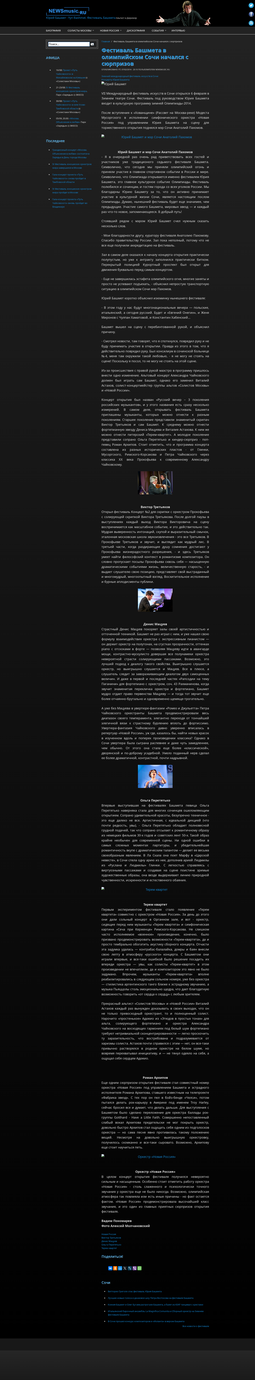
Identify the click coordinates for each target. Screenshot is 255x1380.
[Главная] (100, 11)
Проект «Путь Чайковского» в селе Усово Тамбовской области (70, 104)
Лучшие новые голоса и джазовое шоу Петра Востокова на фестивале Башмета (150, 1298)
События (158, 30)
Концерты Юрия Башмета (115, 79)
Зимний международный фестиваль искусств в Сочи (129, 76)
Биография (53, 30)
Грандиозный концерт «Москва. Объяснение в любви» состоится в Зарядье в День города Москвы (70, 153)
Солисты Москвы (79, 30)
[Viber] (135, 1268)
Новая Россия (109, 30)
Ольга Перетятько (111, 1244)
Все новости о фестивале (195, 1326)
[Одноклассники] (115, 1268)
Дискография (136, 30)
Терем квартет (109, 1248)
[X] (125, 1268)
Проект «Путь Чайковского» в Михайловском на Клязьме (70, 73)
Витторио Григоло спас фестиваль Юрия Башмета (135, 1291)
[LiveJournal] (130, 1268)
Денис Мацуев (109, 1241)
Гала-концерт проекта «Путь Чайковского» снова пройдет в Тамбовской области (69, 178)
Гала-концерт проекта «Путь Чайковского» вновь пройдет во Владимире (69, 203)
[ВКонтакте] (110, 1268)
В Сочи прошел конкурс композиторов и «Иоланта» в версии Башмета (146, 1321)
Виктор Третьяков (111, 1237)
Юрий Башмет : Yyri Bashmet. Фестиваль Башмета (81, 18)
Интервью (178, 30)
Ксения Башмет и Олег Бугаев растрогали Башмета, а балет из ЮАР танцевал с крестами (155, 1304)
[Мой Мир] (120, 1268)
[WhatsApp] (139, 1268)
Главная (105, 41)
